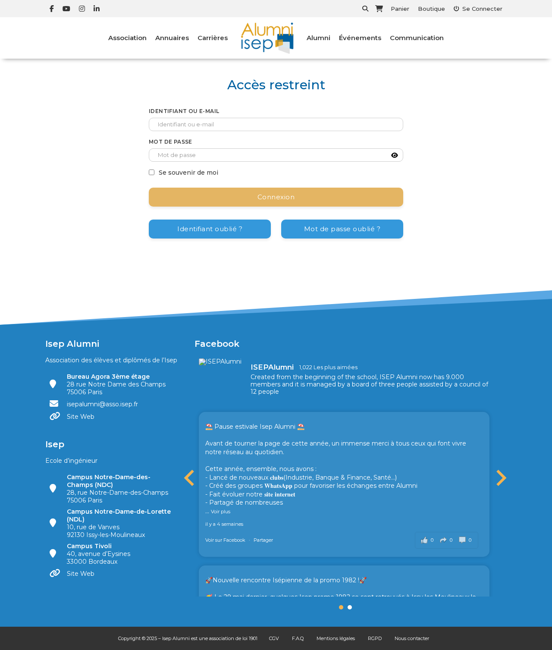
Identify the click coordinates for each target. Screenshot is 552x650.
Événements (360, 38)
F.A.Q (298, 638)
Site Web (80, 417)
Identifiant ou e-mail (184, 111)
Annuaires (172, 38)
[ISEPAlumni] (220, 361)
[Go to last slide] (190, 478)
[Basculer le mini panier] (379, 8)
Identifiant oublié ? (209, 229)
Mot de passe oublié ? (342, 229)
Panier (400, 8)
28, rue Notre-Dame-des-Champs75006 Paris (117, 488)
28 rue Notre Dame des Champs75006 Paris (116, 384)
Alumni (318, 38)
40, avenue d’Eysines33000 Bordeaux (98, 553)
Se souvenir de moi (188, 172)
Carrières (213, 38)
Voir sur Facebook (226, 540)
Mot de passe (170, 141)
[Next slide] (500, 478)
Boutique (431, 8)
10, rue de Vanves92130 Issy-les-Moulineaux (119, 523)
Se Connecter (482, 8)
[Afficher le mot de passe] (394, 155)
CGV (274, 638)
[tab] (341, 607)
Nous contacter (412, 638)
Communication (417, 38)
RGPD (375, 638)
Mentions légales (336, 638)
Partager (263, 540)
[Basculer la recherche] (365, 8)
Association (127, 38)
